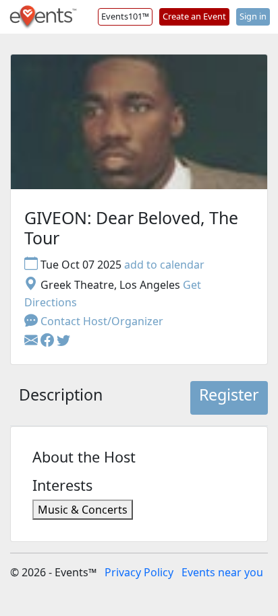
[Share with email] (32, 341)
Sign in (253, 16)
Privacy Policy (139, 572)
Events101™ (125, 16)
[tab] (60, 398)
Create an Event (194, 16)
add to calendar (164, 264)
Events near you (222, 572)
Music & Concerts (83, 509)
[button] (48, 341)
